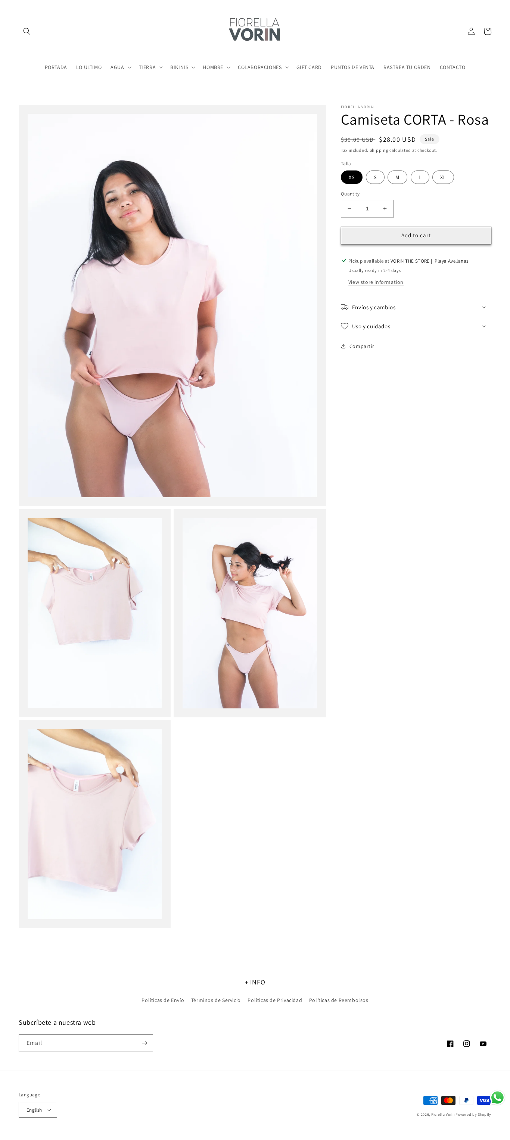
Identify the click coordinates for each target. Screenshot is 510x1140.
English (34, 1110)
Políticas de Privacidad (275, 1000)
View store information (376, 281)
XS (352, 177)
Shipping (379, 150)
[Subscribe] (144, 1043)
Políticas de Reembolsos (338, 1000)
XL (443, 177)
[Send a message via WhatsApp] (497, 1097)
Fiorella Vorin (443, 1114)
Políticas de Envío (163, 1000)
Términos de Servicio (216, 1000)
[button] (27, 31)
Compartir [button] (361, 345)
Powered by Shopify (473, 1114)
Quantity (350, 194)
